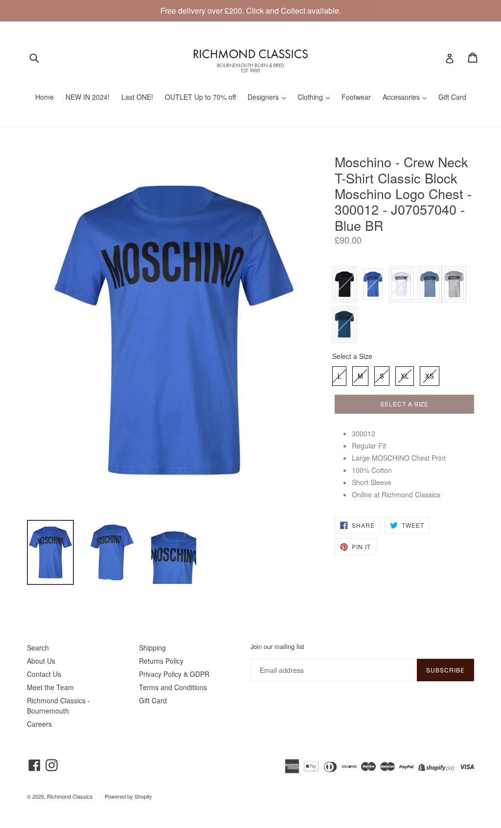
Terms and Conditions (173, 687)
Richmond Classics (70, 796)
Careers (39, 724)
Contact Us (44, 674)
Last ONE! (137, 97)
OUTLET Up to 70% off (200, 97)
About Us (41, 661)
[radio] (344, 284)
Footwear (356, 97)
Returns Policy (161, 661)
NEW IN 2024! (88, 97)
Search (38, 647)
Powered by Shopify (128, 796)
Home (44, 97)
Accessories (402, 97)
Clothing (311, 97)
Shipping (152, 647)
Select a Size (352, 356)
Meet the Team (50, 687)
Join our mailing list (277, 646)
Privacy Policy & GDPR (174, 674)
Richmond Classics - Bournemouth (58, 705)
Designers (264, 97)
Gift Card (452, 97)
